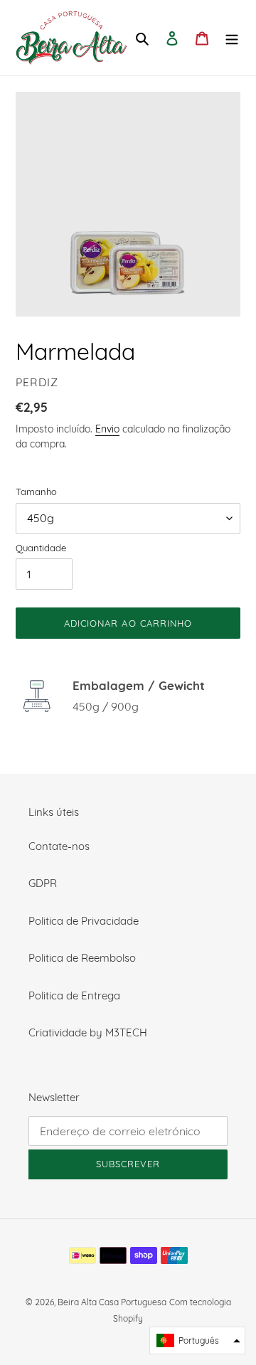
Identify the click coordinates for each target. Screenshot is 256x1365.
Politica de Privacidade (83, 921)
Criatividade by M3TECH (87, 1032)
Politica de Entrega (74, 995)
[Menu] (232, 38)
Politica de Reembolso (82, 958)
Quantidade (41, 547)
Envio (107, 429)
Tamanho (36, 491)
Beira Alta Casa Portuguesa (112, 1302)
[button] (197, 1340)
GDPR (42, 883)
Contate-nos (59, 846)
